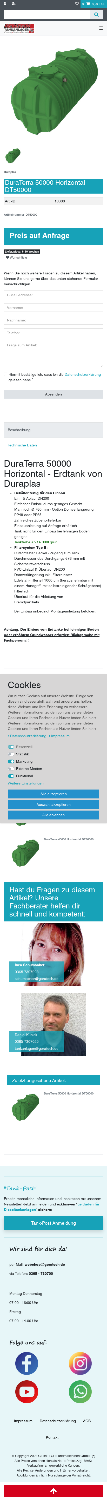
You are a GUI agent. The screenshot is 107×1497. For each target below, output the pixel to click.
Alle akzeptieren (54, 794)
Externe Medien (29, 769)
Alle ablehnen (53, 815)
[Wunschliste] (77, 4)
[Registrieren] (14, 4)
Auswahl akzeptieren (54, 804)
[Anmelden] (5, 4)
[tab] (53, 430)
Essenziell (24, 747)
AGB (87, 1421)
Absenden (53, 394)
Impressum (23, 1421)
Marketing (24, 761)
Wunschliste (18, 257)
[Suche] (96, 14)
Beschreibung (19, 430)
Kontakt (52, 1437)
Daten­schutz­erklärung (58, 1421)
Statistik (22, 754)
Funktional (24, 776)
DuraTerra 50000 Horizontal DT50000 (68, 1093)
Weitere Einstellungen (26, 783)
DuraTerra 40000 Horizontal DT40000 (68, 839)
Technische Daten (22, 445)
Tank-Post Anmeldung (53, 1223)
